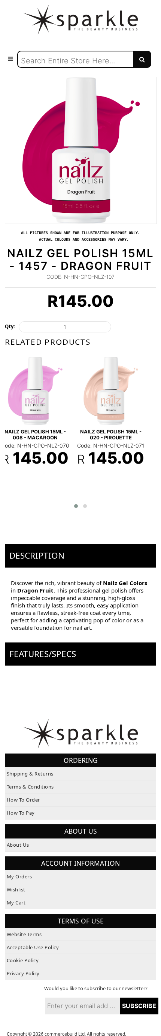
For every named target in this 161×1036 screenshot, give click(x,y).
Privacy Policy (23, 961)
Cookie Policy (23, 948)
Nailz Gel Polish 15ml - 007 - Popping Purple (106, 425)
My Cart (16, 890)
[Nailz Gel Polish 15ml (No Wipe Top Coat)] (35, 383)
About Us (18, 832)
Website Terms (24, 922)
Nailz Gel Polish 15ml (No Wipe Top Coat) (35, 425)
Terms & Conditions (30, 774)
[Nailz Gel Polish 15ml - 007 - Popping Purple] (107, 383)
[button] (76, 494)
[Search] (142, 59)
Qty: (10, 326)
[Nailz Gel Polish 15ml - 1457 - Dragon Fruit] (81, 80)
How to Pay (21, 800)
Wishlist (16, 877)
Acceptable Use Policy (33, 935)
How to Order (23, 787)
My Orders (19, 864)
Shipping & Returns (30, 761)
